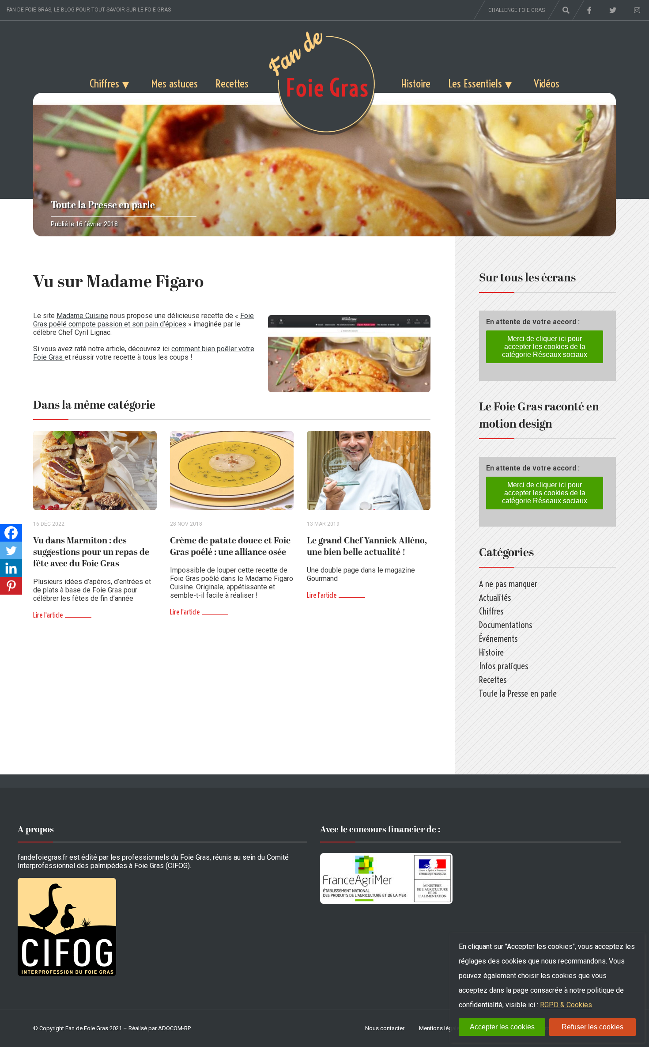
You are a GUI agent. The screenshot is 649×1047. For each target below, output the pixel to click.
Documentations (505, 624)
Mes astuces (174, 83)
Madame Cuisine (82, 315)
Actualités (495, 597)
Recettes (232, 83)
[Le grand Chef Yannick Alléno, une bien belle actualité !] (368, 470)
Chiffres (104, 83)
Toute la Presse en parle (103, 205)
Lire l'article (48, 615)
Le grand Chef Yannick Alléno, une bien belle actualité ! (367, 546)
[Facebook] (11, 533)
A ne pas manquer (508, 583)
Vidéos (546, 83)
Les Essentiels (475, 83)
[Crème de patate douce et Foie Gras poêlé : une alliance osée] (232, 470)
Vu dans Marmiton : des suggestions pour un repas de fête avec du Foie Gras (91, 552)
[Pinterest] (11, 586)
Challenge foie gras (516, 10)
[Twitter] (11, 550)
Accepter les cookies (502, 1027)
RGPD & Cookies (566, 1005)
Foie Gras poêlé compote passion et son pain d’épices (143, 319)
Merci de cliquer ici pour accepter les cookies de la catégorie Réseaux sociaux (544, 346)
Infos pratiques (503, 665)
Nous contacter (384, 1028)
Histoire (415, 83)
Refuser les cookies (592, 1027)
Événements (498, 638)
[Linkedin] (11, 568)
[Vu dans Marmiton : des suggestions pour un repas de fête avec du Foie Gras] (95, 470)
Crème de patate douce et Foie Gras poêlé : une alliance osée (230, 546)
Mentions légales (441, 1028)
